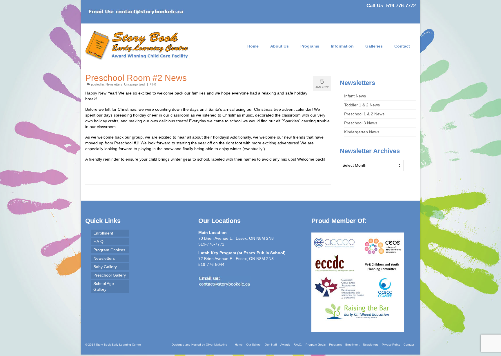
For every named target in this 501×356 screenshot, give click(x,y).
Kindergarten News (361, 132)
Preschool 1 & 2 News (364, 114)
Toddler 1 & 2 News (362, 105)
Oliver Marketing (216, 344)
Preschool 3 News (360, 123)
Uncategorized (134, 84)
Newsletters (114, 84)
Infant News (355, 96)
